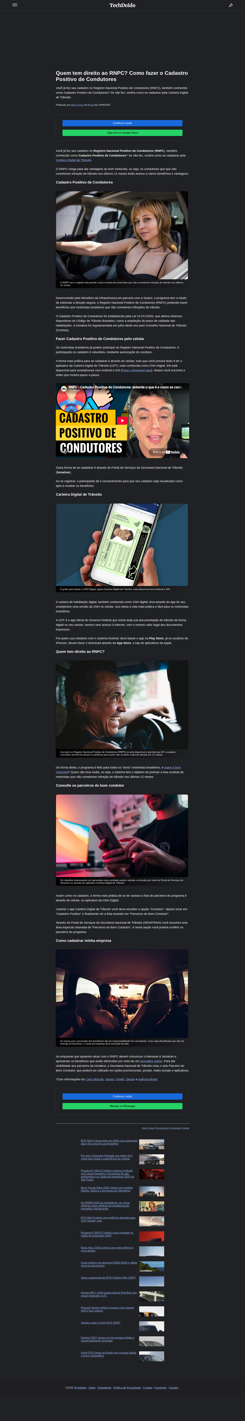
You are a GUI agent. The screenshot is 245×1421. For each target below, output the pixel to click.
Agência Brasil (147, 1079)
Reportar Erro (162, 1128)
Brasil (91, 105)
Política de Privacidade (127, 1387)
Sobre (151, 1128)
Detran (130, 1079)
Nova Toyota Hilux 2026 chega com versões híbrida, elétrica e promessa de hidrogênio (107, 1189)
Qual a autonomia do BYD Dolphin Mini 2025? (108, 1277)
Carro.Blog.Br (95, 1079)
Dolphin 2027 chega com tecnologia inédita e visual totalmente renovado (107, 1339)
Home (144, 1128)
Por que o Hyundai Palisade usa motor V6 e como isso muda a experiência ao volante (107, 1157)
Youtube (173, 1387)
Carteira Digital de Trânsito (73, 160)
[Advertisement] (122, 40)
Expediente (104, 1387)
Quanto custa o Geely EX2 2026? (100, 1322)
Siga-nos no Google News (122, 132)
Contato (185, 1128)
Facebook (160, 1387)
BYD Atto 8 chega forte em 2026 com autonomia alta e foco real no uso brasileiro (109, 1142)
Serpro (109, 1079)
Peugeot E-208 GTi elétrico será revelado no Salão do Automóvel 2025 (107, 1234)
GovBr (120, 1079)
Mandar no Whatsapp (122, 1106)
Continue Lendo (122, 123)
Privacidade (175, 1128)
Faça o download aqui (136, 370)
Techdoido (80, 1387)
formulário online (151, 1061)
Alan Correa (77, 105)
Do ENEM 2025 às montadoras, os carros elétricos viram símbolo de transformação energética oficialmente (105, 1205)
